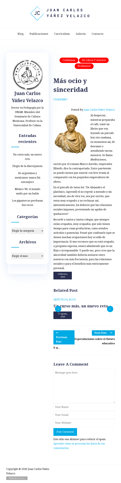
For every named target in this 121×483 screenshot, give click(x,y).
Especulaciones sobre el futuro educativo (95, 341)
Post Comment (65, 431)
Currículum (62, 33)
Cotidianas (69, 60)
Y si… (56, 347)
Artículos (60, 299)
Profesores (84, 66)
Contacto (98, 33)
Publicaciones (39, 33)
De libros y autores (94, 60)
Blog (21, 33)
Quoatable (21, 478)
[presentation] (58, 309)
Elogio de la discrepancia (27, 166)
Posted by (93, 109)
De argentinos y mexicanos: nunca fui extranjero (27, 178)
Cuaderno (60, 99)
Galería (81, 33)
